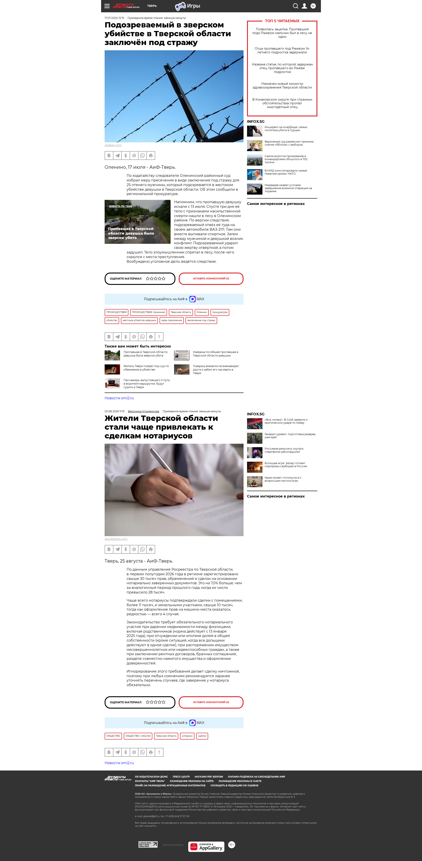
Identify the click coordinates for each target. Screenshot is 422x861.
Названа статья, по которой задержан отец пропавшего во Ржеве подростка (282, 68)
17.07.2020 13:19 (114, 18)
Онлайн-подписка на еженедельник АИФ (256, 776)
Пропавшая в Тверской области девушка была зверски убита (145, 353)
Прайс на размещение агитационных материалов (170, 785)
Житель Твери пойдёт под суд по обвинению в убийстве (146, 367)
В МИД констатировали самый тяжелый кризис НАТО (286, 172)
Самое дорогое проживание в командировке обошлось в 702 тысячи (286, 159)
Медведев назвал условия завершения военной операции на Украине (288, 188)
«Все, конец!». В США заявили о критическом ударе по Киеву (286, 421)
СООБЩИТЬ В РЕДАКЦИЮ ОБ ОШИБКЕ (234, 785)
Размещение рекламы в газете (240, 781)
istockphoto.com (116, 539)
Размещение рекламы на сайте (192, 781)
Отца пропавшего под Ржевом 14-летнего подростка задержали (282, 50)
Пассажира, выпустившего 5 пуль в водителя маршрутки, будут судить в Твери (147, 383)
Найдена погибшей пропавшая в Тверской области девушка (215, 353)
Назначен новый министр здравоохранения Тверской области (282, 85)
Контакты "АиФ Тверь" (150, 781)
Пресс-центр (181, 776)
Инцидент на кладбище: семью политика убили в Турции (286, 129)
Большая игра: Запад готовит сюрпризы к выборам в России (286, 465)
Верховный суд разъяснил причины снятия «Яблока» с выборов (289, 143)
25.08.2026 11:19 (114, 411)
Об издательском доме (151, 776)
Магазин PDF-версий (209, 776)
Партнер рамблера (172, 844)
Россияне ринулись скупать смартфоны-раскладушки (284, 450)
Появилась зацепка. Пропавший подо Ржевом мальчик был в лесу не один (282, 33)
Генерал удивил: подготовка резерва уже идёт (290, 436)
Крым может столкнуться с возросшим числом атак (283, 479)
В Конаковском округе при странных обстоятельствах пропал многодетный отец (282, 103)
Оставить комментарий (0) (211, 278)
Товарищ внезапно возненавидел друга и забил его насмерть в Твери (216, 369)
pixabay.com (113, 145)
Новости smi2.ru (119, 398)
